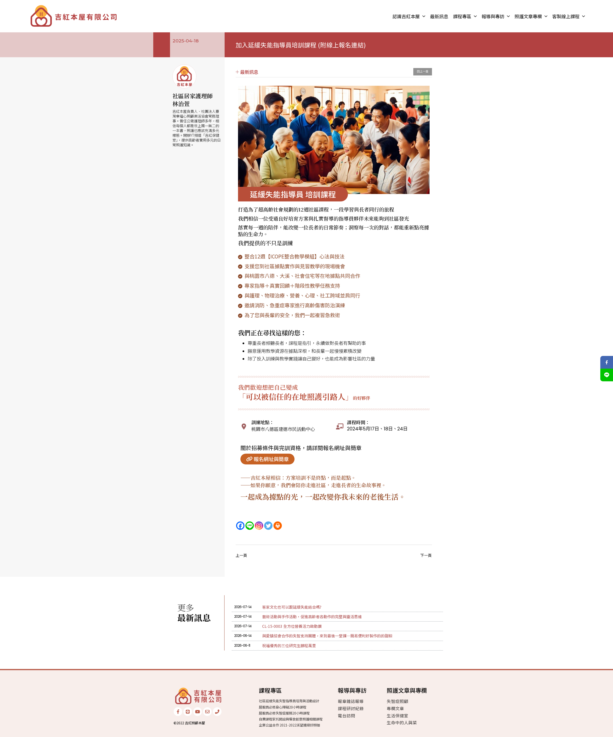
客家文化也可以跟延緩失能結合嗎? (291, 607)
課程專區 (462, 16)
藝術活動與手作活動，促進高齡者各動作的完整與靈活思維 (312, 616)
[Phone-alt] (217, 711)
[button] (293, 194)
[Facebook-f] (178, 711)
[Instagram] (259, 525)
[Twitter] (268, 525)
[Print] (277, 525)
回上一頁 (422, 71)
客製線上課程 (565, 16)
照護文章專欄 (528, 16)
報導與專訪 (493, 16)
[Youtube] (197, 711)
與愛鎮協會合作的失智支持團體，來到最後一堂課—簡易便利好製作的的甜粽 (327, 636)
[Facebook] (240, 525)
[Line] (249, 525)
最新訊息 (439, 16)
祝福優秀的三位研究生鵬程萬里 (289, 645)
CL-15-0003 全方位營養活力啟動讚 (292, 626)
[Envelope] (207, 711)
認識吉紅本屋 (406, 16)
